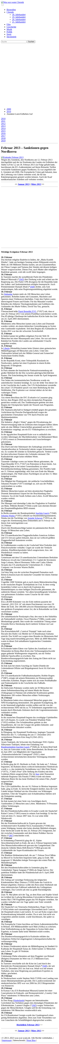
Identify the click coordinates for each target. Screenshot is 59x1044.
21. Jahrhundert (19, 22)
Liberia (6, 348)
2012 (3, 123)
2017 (3, 136)
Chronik (10, 12)
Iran (37, 774)
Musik (9, 29)
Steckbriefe (11, 37)
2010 (9, 111)
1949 (32, 287)
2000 (9, 109)
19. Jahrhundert (19, 17)
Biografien (11, 9)
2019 (3, 141)
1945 (21, 279)
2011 (3, 121)
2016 (3, 133)
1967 (11, 835)
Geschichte (11, 27)
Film (9, 24)
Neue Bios (31, 1040)
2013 (3, 126)
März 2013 (36, 184)
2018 (3, 138)
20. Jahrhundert (19, 19)
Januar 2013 (24, 184)
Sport (9, 34)
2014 (3, 128)
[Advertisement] (29, 76)
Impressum (7, 1040)
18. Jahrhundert (19, 14)
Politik (9, 32)
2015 (3, 131)
